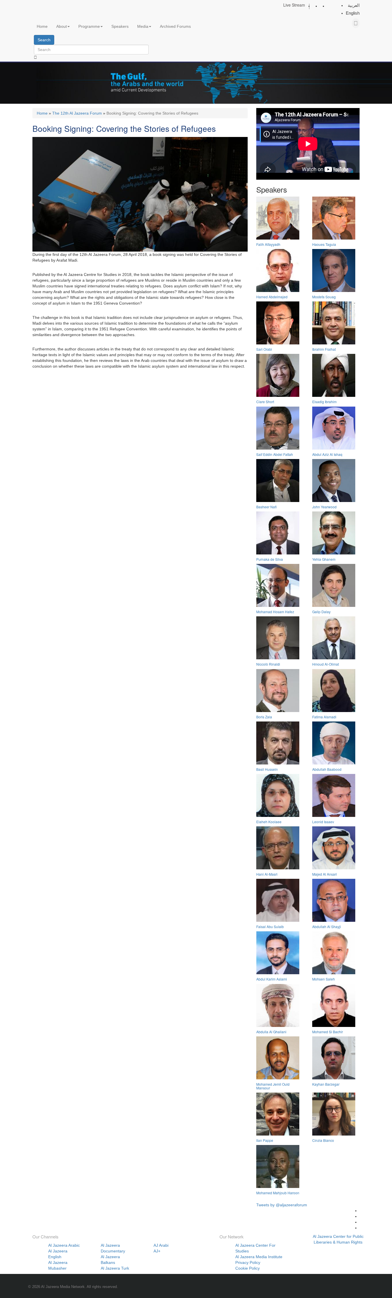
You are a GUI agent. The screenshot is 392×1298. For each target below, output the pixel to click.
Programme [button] (89, 26)
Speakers (120, 26)
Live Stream (294, 5)
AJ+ (157, 1251)
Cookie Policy (247, 1268)
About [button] (61, 26)
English (353, 13)
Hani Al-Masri (266, 874)
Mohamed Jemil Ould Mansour (273, 1086)
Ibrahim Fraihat (324, 349)
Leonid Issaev (323, 821)
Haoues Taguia (324, 244)
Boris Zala (264, 716)
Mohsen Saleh (323, 979)
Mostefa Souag (324, 296)
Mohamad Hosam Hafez (275, 611)
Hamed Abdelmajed (272, 296)
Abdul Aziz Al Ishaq (327, 454)
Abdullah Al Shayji (326, 926)
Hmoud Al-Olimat (325, 664)
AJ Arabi (161, 1245)
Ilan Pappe (264, 1140)
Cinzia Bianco (323, 1140)
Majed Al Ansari (324, 874)
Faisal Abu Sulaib (270, 926)
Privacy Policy (247, 1262)
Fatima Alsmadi (324, 716)
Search (44, 40)
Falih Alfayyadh (268, 244)
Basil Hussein (267, 769)
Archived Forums (175, 26)
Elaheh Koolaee (269, 821)
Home (42, 26)
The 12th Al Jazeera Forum (77, 113)
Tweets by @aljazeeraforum (281, 1205)
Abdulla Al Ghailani (271, 1031)
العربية (354, 5)
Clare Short (265, 401)
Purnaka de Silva (269, 559)
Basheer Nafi (266, 506)
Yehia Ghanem (323, 559)
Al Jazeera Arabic (64, 1245)
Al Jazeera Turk (115, 1268)
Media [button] (142, 26)
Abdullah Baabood (326, 769)
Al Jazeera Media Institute (258, 1256)
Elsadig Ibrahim (324, 401)
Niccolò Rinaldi (268, 664)
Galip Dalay (321, 611)
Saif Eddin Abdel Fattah (274, 454)
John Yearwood (324, 506)
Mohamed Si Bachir (327, 1031)
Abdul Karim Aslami (271, 979)
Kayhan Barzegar (325, 1084)
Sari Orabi (264, 349)
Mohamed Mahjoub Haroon (277, 1192)
